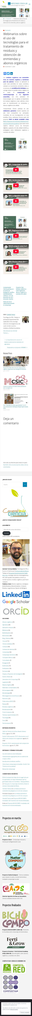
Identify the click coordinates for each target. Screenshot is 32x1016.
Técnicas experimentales (9, 715)
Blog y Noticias (6, 638)
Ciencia (4, 641)
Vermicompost (6, 723)
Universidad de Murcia (22, 571)
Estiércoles (5, 665)
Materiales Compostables (9, 687)
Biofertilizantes (6, 633)
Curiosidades (6, 660)
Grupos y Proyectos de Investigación (12, 674)
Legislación (5, 682)
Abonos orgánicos (7, 622)
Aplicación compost (7, 627)
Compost (5, 646)
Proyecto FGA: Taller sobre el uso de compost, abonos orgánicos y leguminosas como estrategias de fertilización (14, 368)
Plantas (4, 704)
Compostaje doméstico (8, 655)
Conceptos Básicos (7, 657)
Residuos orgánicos (7, 707)
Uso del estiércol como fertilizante (11, 754)
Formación (8, 18)
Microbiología (6, 693)
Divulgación (5, 663)
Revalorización (6, 709)
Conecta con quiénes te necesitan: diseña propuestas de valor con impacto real (14, 387)
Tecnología (5, 717)
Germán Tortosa (6, 788)
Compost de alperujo (8, 649)
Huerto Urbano (6, 676)
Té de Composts (7, 712)
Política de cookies (14, 1009)
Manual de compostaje (8, 769)
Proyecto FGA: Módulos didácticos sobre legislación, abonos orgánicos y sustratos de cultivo (21, 291)
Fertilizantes (5, 668)
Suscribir (6, 533)
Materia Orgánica (7, 685)
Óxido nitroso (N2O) (7, 701)
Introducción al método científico (11, 761)
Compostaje (5, 652)
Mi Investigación (6, 690)
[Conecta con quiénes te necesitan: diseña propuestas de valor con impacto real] (16, 380)
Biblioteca (5, 630)
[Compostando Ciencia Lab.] (4, 4)
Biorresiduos (5, 635)
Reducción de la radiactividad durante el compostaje (8, 303)
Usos (3, 720)
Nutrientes (5, 698)
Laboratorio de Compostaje (10, 679)
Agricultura (5, 625)
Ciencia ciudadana (7, 644)
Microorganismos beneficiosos (10, 696)
